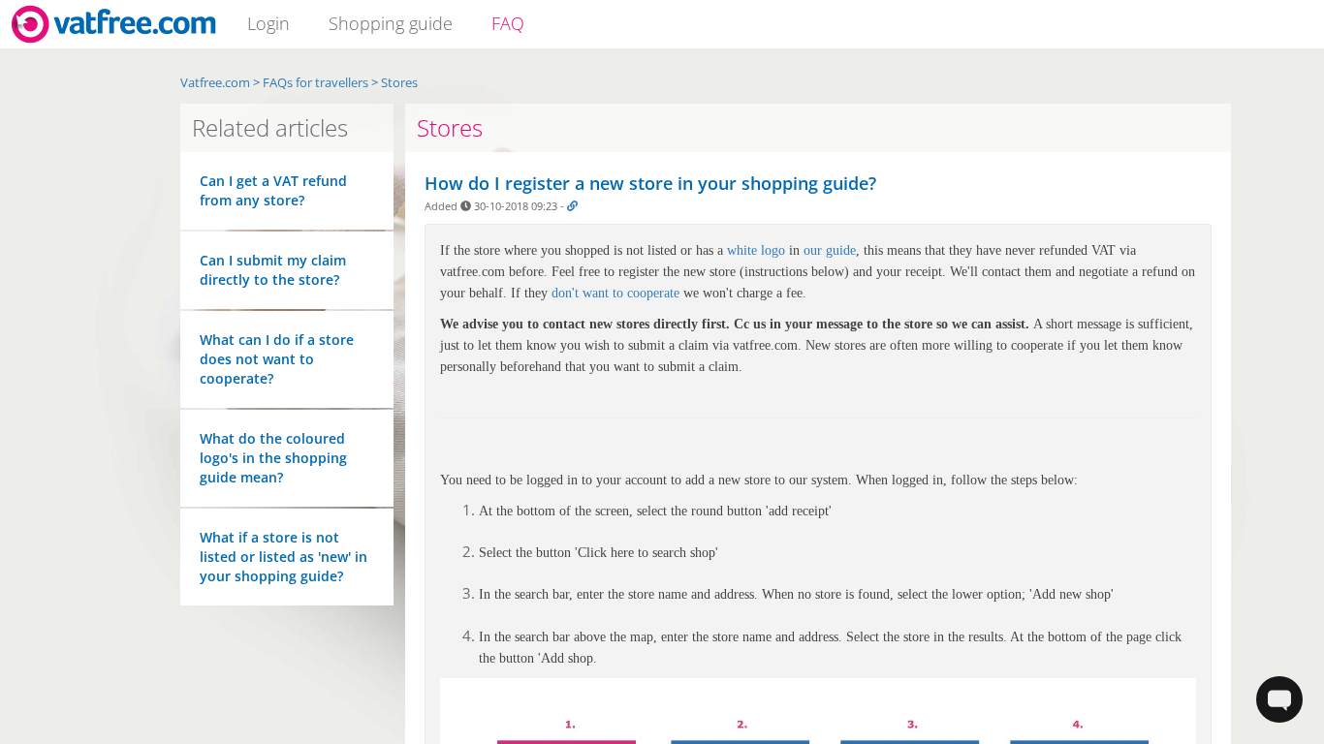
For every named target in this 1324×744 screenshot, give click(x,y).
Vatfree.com (215, 82)
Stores (450, 127)
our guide (830, 250)
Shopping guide (391, 23)
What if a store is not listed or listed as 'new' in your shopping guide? (283, 556)
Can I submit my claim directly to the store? (273, 270)
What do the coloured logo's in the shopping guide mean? (273, 457)
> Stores (394, 82)
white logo (756, 250)
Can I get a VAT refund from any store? (273, 190)
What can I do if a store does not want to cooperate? (277, 359)
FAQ (507, 23)
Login (268, 23)
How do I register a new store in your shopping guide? (650, 183)
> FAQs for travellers (310, 82)
